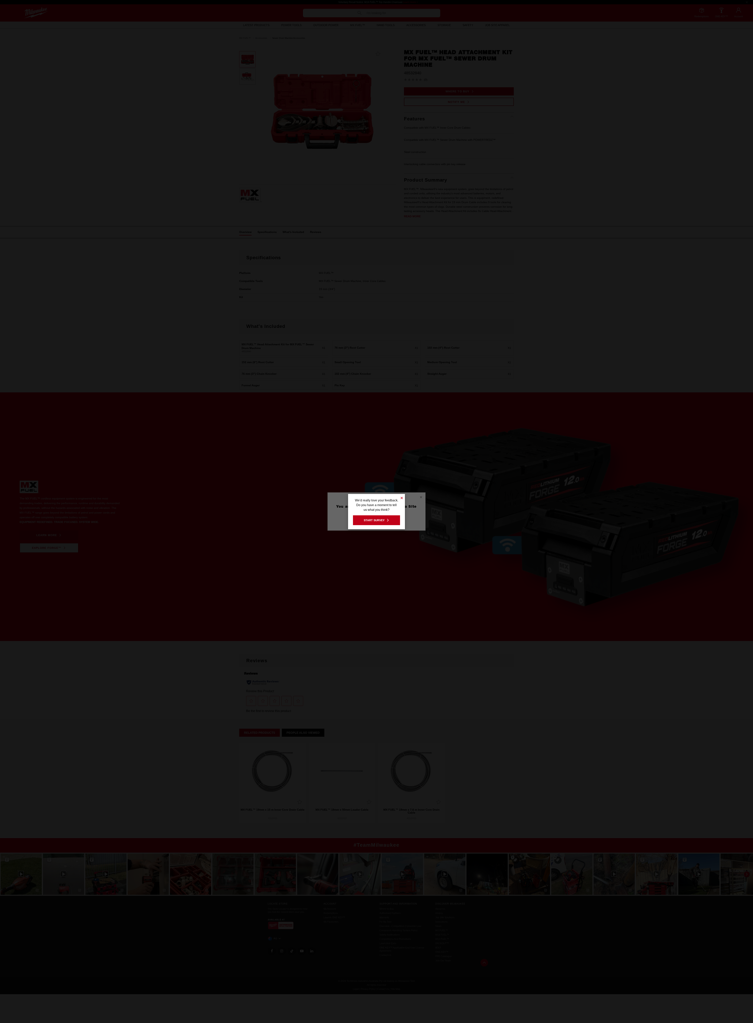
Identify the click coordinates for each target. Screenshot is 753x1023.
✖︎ (402, 497)
